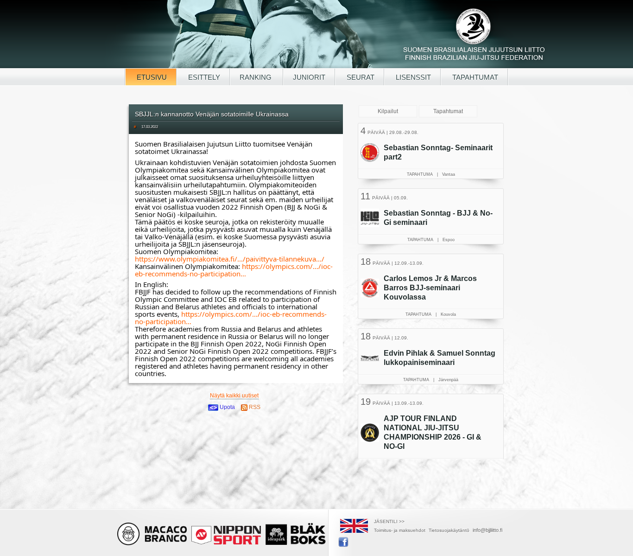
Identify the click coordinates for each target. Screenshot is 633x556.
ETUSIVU (151, 77)
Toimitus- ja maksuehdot (399, 530)
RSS (253, 407)
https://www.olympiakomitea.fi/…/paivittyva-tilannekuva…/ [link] (229, 258)
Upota (226, 407)
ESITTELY (203, 77)
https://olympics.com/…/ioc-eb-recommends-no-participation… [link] (234, 270)
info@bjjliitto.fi (487, 530)
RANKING (256, 77)
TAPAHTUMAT (474, 77)
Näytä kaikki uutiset (234, 395)
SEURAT (359, 77)
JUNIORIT (309, 77)
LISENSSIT (412, 77)
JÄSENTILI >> (389, 521)
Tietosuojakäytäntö (449, 530)
